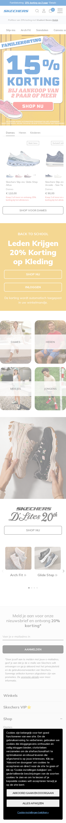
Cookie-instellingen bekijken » (33, 812)
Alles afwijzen (33, 803)
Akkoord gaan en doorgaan (33, 793)
